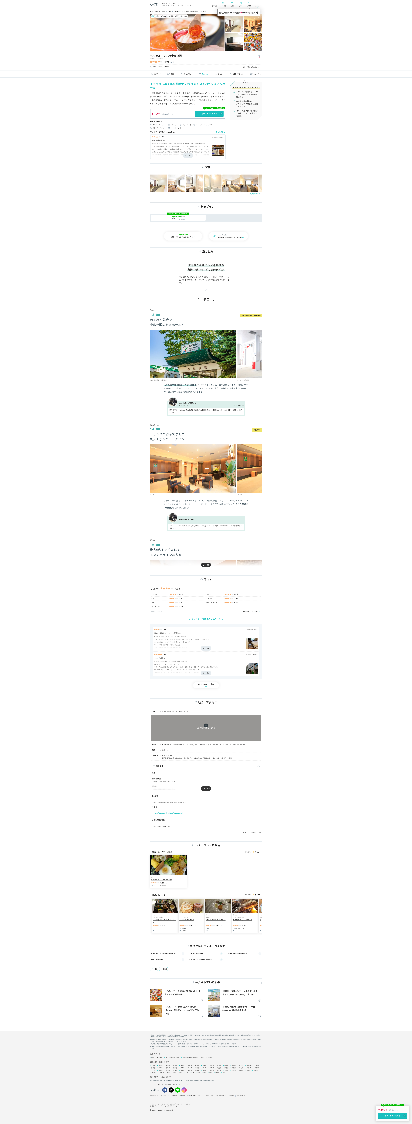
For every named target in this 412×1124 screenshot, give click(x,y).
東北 (192, 1072)
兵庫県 (257, 1068)
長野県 (182, 1068)
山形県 (190, 1065)
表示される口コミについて (250, 611)
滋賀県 (219, 1068)
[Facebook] (164, 1090)
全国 (168, 1072)
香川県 (153, 1070)
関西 (180, 1072)
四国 (204, 1072)
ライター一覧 (165, 1095)
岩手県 (168, 1065)
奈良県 (241, 1068)
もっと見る (219, 132)
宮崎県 (256, 1070)
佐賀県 (226, 1070)
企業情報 (174, 1095)
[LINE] (177, 1090)
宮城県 (182, 1065)
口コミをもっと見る (206, 684)
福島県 (197, 1065)
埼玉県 (234, 1065)
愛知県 (161, 1068)
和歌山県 (249, 1068)
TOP (151, 11)
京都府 (226, 1068)
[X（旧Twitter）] (171, 1090)
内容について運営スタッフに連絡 (252, 832)
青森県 (161, 1065)
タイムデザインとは (157, 1084)
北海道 (153, 1065)
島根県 (197, 1070)
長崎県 (241, 1070)
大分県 (234, 1070)
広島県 (204, 1070)
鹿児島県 (154, 1072)
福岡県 (219, 1070)
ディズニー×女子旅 (156, 1057)
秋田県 (175, 1065)
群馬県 (212, 1065)
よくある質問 (209, 1095)
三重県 (212, 1068)
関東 (174, 1072)
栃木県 (204, 1065)
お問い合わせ (241, 1095)
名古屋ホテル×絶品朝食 (172, 1057)
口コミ (220, 74)
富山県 (190, 1068)
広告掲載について (221, 1095)
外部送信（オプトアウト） (195, 1095)
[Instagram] (184, 1090)
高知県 (168, 1070)
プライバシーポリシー (185, 1084)
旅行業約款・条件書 (171, 1084)
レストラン (257, 74)
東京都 (241, 1065)
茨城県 (219, 1065)
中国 (210, 1072)
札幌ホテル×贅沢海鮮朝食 (190, 1057)
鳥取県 (190, 1070)
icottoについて (154, 1095)
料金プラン (187, 74)
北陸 (224, 1072)
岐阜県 (168, 1068)
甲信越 (217, 1072)
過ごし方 (205, 74)
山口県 (212, 1070)
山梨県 (257, 1065)
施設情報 (159, 766)
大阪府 (234, 1068)
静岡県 (153, 1068)
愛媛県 (175, 1070)
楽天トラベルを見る (209, 114)
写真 (172, 74)
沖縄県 (162, 1072)
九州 (186, 1072)
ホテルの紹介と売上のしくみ (251, 67)
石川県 (197, 1068)
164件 (172, 62)
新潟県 (175, 1068)
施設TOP (157, 74)
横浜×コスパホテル (206, 1057)
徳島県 (161, 1070)
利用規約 (182, 1095)
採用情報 (231, 1095)
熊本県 (248, 1070)
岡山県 (182, 1070)
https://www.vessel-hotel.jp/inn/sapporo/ (168, 813)
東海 (198, 1072)
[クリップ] (202, 1000)
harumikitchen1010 (186, 403)
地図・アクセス (238, 74)
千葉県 (226, 1065)
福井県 (204, 1068)
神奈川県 (249, 1065)
